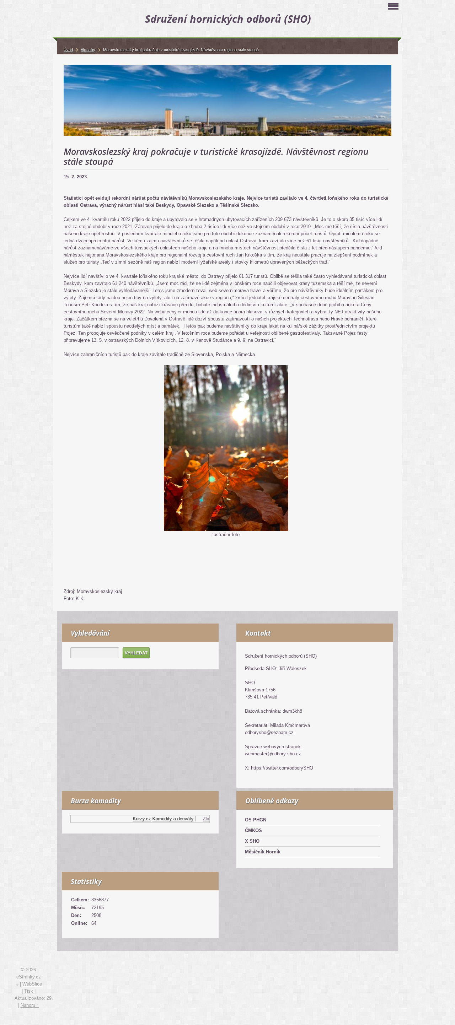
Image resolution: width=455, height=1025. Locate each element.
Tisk (28, 991)
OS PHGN (255, 819)
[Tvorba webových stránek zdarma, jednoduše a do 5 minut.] (17, 984)
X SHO (252, 841)
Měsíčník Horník (262, 851)
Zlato (196, 818)
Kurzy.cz (130, 818)
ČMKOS (253, 830)
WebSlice (32, 984)
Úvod (68, 50)
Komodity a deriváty (160, 818)
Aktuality (88, 50)
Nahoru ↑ (30, 1005)
